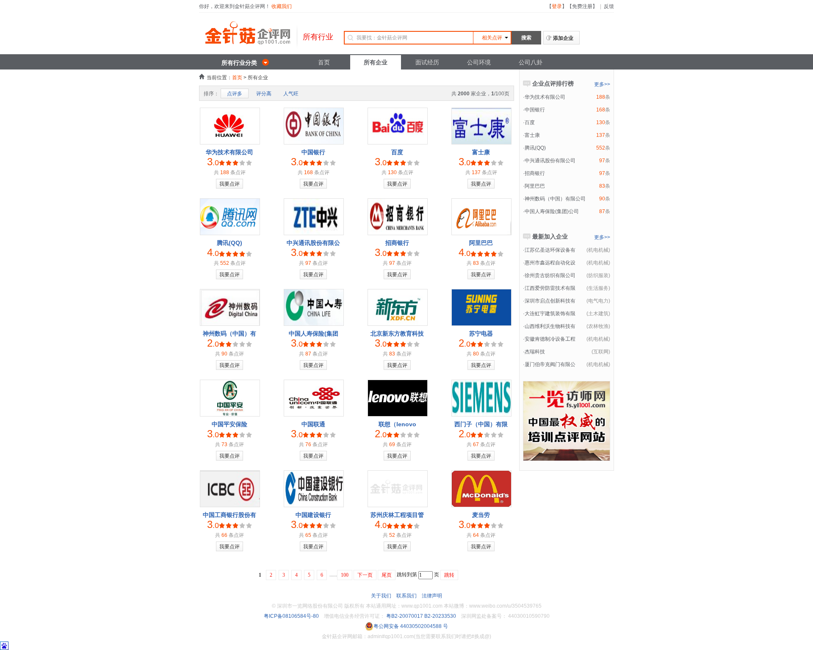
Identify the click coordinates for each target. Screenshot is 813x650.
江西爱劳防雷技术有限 (550, 288)
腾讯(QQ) (229, 242)
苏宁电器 (481, 333)
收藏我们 (281, 6)
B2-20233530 (440, 616)
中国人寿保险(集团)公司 (552, 211)
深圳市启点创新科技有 (550, 301)
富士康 (481, 152)
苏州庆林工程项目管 (397, 514)
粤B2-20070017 (404, 616)
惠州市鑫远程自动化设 (550, 263)
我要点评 (229, 184)
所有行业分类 (239, 62)
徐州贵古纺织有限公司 (550, 275)
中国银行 (313, 152)
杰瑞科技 (535, 352)
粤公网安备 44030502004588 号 (410, 626)
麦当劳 (481, 514)
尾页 (387, 575)
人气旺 (291, 94)
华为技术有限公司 (229, 152)
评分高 (263, 94)
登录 (557, 6)
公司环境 (479, 62)
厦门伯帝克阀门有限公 (550, 364)
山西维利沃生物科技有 (550, 326)
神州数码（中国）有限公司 (555, 199)
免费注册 (582, 6)
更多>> (602, 84)
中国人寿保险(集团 (313, 333)
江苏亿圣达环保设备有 (550, 250)
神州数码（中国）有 (229, 333)
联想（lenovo (397, 424)
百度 (397, 152)
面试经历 (427, 62)
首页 (324, 62)
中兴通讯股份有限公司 (550, 161)
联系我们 (406, 596)
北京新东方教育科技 (397, 333)
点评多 (234, 94)
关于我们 (381, 596)
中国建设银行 (313, 514)
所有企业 (375, 62)
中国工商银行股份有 (229, 514)
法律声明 (432, 596)
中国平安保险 (229, 424)
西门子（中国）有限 (481, 424)
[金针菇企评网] (247, 39)
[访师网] (566, 457)
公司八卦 (530, 62)
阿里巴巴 (481, 242)
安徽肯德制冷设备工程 (550, 339)
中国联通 (313, 424)
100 (344, 575)
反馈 (609, 6)
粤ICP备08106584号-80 (291, 616)
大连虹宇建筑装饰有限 (550, 314)
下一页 (365, 575)
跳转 (449, 575)
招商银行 (397, 242)
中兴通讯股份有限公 (313, 242)
